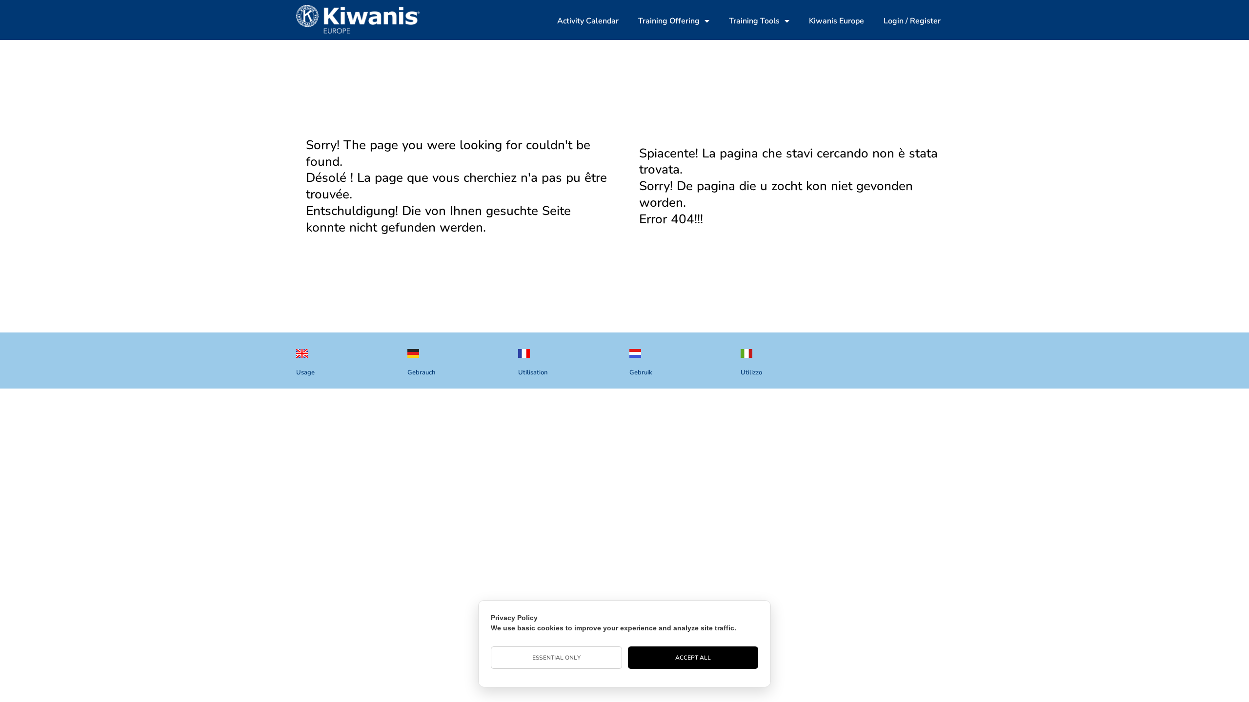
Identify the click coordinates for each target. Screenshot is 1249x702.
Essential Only (556, 658)
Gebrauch (421, 372)
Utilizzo (751, 372)
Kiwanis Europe (836, 21)
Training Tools (754, 21)
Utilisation (532, 372)
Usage (305, 372)
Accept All (693, 658)
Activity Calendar (588, 21)
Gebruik (640, 372)
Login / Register (912, 21)
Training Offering (669, 21)
